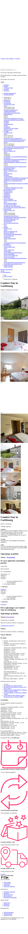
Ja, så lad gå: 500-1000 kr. (10, 204)
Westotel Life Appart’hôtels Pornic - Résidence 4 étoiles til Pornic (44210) (15, 690)
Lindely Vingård (11, 189)
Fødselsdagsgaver (8, 113)
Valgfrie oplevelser (8, 87)
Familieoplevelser (17, 139)
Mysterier (16, 223)
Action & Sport (7, 245)
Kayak (9, 258)
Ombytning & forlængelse (10, 897)
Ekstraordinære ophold (13, 162)
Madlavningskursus (17, 183)
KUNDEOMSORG (9, 94)
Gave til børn (10, 139)
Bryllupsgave (7, 100)
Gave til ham (15, 138)
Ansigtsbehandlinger (17, 234)
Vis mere (6, 684)
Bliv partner (7, 905)
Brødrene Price (16, 118)
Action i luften (7, 250)
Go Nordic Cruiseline (17, 166)
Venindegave (14, 141)
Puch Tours (19, 264)
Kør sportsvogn (12, 264)
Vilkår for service (8, 915)
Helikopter (16, 252)
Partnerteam (7, 885)
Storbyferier (11, 159)
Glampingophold (18, 159)
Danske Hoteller (11, 168)
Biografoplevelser (8, 190)
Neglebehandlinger (8, 242)
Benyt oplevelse (8, 896)
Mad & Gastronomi (8, 169)
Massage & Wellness (9, 231)
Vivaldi (11, 118)
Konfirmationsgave (23, 146)
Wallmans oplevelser (14, 218)
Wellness (6, 227)
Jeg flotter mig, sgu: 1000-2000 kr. (12, 206)
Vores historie (7, 883)
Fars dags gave (20, 148)
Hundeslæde (9, 262)
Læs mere (3, 874)
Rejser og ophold (8, 276)
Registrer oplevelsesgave (10, 93)
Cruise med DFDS (19, 120)
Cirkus (18, 217)
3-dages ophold (11, 161)
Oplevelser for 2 (8, 138)
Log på (2, 271)
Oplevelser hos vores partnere (11, 128)
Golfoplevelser (16, 262)
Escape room (10, 223)
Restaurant (6, 173)
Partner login (7, 902)
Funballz (24, 258)
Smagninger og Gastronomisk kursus (13, 179)
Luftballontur (7, 193)
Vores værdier (7, 882)
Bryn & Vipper (16, 242)
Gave (5, 275)
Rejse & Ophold (8, 149)
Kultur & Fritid (7, 209)
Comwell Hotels (11, 120)
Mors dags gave (12, 148)
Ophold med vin (23, 162)
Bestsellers (6, 85)
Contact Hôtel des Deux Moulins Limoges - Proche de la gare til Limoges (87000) (14, 696)
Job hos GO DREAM (9, 886)
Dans (5, 262)
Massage (10, 114)
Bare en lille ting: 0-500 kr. (10, 203)
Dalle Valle (6, 118)
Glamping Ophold (8, 110)
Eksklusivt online (8, 130)
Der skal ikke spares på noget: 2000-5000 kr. (15, 207)
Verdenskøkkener (15, 178)
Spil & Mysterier (8, 220)
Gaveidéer (6, 89)
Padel (21, 262)
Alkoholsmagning (8, 183)
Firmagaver (6, 90)
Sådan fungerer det (8, 894)
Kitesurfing (19, 258)
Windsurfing (14, 258)
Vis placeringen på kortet (7, 625)
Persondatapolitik (8, 913)
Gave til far (8, 141)
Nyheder (6, 86)
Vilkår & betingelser (9, 912)
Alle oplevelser (7, 103)
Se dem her (3, 589)
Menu (2, 82)
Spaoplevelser (7, 235)
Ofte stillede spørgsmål (9, 892)
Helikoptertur (7, 196)
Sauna (8, 238)
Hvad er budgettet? (8, 199)
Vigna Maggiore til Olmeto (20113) (13, 685)
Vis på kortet (15, 289)
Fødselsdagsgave (8, 146)
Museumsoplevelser (11, 217)
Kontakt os (6, 893)
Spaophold (6, 156)
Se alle (13, 104)
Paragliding (11, 254)
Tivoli (14, 113)
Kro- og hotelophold (14, 156)
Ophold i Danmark (7, 158)
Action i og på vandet (9, 255)
